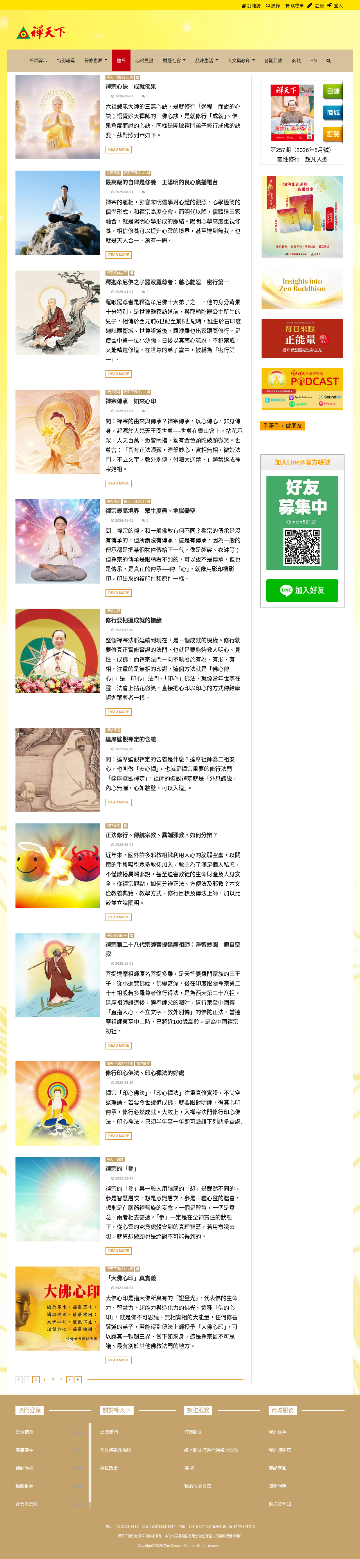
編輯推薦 (24, 1486)
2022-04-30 (124, 1083)
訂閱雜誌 (193, 1432)
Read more (118, 149)
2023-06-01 (124, 845)
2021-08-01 (124, 1288)
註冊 (319, 5)
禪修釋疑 (113, 392)
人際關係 (113, 173)
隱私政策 (109, 1468)
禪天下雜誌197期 (120, 1269)
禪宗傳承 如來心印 (130, 401)
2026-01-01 (124, 96)
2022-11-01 (124, 964)
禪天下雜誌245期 (137, 173)
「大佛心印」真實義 (130, 1278)
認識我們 (109, 1432)
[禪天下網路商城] (333, 113)
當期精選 (24, 1432)
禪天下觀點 (115, 1160)
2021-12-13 (124, 1178)
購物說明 (278, 1486)
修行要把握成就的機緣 (133, 620)
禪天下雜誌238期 (137, 392)
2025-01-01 (124, 411)
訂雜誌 (253, 5)
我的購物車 (280, 1450)
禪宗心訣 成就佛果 (130, 87)
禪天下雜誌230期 (137, 502)
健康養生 (24, 1450)
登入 (338, 5)
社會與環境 (26, 1504)
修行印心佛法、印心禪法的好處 (144, 1073)
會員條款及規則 (115, 1450)
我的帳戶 (278, 1432)
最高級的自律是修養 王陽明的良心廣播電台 (161, 182)
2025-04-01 (124, 292)
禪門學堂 (113, 826)
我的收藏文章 (197, 1486)
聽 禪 (189, 1468)
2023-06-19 (124, 749)
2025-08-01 (124, 192)
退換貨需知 (280, 1504)
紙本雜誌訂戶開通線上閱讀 (211, 1450)
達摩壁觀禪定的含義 (130, 739)
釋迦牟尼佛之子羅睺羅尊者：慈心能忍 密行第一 (167, 282)
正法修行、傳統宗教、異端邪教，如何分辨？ (161, 835)
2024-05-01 (124, 520)
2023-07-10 (124, 630)
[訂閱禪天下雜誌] (333, 134)
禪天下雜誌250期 (120, 77)
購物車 (296, 5)
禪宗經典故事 (117, 273)
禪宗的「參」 (122, 1169)
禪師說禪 (113, 611)
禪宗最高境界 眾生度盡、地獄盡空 (150, 511)
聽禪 (275, 5)
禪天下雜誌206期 (120, 1064)
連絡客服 (278, 1468)
